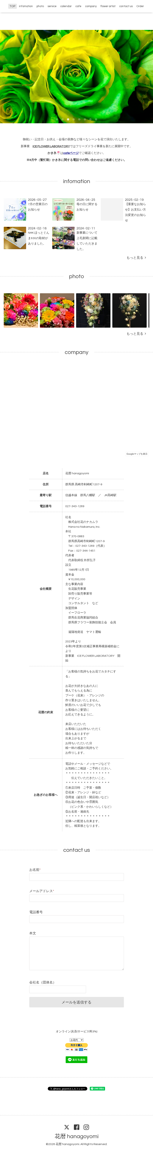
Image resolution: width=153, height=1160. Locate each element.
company (91, 6)
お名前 (35, 870)
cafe (78, 6)
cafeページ (71, 152)
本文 (32, 933)
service (52, 6)
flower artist (107, 6)
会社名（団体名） (42, 982)
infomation (26, 6)
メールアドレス (41, 891)
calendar (66, 6)
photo (40, 6)
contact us (126, 6)
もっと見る (136, 257)
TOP (12, 6)
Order (140, 6)
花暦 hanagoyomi (77, 1136)
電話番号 (36, 912)
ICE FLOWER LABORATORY (51, 146)
